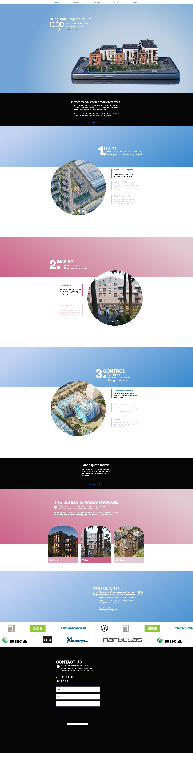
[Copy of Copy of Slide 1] (83, 211)
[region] (63, 545)
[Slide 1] (73, 211)
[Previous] (52, 187)
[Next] (104, 187)
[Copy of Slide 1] (78, 211)
